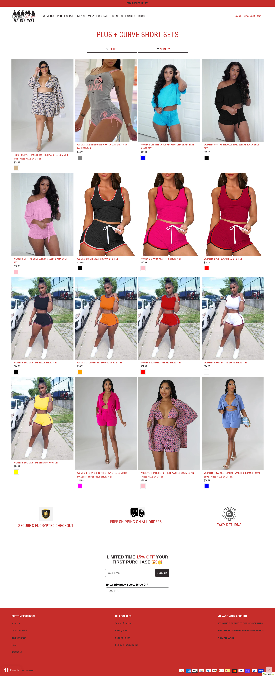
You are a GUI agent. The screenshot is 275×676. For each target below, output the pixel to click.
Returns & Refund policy (126, 644)
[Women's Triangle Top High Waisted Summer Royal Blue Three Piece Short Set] (233, 423)
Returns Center (18, 637)
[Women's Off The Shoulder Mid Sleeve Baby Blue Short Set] (169, 100)
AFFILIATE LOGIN (226, 637)
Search (238, 15)
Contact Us (16, 651)
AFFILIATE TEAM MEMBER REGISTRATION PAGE (241, 630)
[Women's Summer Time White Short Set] (233, 318)
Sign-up (162, 573)
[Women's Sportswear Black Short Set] (106, 214)
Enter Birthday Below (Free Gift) (128, 585)
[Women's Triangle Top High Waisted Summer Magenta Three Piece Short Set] (106, 423)
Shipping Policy (122, 637)
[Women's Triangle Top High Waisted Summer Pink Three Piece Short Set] (169, 423)
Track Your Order (19, 630)
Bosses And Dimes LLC (27, 671)
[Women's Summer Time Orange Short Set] (106, 318)
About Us (15, 623)
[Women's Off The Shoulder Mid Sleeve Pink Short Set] (42, 214)
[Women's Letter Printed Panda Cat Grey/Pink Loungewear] (106, 100)
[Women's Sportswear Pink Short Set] (169, 214)
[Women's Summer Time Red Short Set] (169, 318)
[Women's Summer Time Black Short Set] (42, 318)
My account (249, 15)
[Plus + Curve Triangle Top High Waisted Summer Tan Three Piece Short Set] (42, 105)
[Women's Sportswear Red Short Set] (233, 214)
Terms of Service (123, 623)
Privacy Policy (121, 630)
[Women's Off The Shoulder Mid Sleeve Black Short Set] (233, 100)
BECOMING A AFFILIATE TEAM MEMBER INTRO (240, 623)
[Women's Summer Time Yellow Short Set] (42, 418)
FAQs (13, 644)
